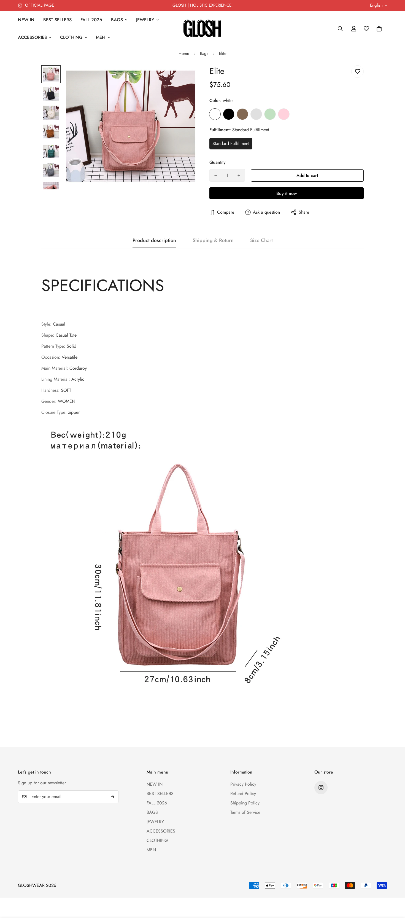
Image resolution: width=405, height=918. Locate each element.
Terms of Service (245, 812)
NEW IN (26, 20)
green (270, 114)
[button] (379, 28)
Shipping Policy (245, 803)
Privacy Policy (243, 784)
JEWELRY (145, 20)
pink (283, 114)
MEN (101, 37)
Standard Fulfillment (230, 143)
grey (256, 114)
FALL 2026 (91, 20)
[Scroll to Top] (394, 888)
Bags (204, 53)
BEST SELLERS (57, 20)
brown (242, 114)
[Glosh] (202, 29)
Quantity (217, 162)
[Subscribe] (113, 796)
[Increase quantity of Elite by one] (239, 175)
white (214, 114)
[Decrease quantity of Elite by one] (216, 175)
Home (184, 53)
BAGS (117, 20)
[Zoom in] (184, 77)
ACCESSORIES (32, 37)
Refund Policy (243, 793)
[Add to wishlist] (357, 71)
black (228, 114)
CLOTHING (71, 37)
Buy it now (286, 193)
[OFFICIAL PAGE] (321, 787)
